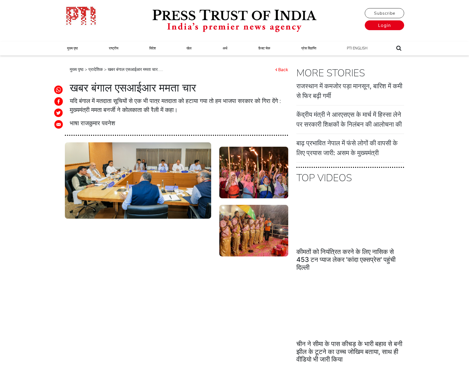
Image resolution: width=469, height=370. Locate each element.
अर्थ (225, 48)
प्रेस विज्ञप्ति (308, 48)
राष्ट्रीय (113, 48)
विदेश (152, 48)
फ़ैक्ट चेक (264, 48)
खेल (189, 48)
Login (384, 25)
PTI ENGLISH (357, 48)
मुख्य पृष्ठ (72, 48)
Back (283, 69)
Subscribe (384, 13)
